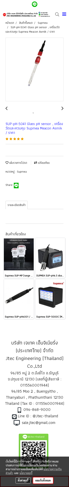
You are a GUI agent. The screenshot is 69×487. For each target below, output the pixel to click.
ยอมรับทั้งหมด (43, 480)
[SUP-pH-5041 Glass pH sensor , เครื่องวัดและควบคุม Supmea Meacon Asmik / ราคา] (34, 69)
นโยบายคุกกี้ (26, 473)
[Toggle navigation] (64, 14)
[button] (56, 14)
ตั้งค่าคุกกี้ (23, 480)
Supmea (22, 171)
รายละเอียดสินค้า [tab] (17, 205)
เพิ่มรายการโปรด (17, 162)
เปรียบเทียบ (43, 162)
